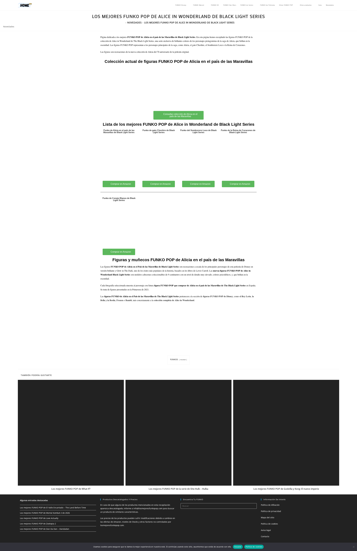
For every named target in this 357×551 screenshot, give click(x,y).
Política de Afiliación (270, 505)
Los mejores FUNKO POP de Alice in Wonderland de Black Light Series (189, 22)
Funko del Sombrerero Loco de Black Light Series (198, 131)
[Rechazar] (353, 546)
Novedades (8, 26)
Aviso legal (266, 530)
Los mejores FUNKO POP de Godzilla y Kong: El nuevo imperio (286, 488)
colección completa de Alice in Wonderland (174, 300)
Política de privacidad (271, 511)
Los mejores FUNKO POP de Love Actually (39, 518)
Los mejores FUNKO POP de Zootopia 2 (38, 523)
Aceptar (237, 547)
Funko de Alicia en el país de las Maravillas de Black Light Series (118, 131)
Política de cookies (269, 523)
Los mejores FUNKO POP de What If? (70, 488)
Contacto (265, 536)
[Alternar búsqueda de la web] (338, 5)
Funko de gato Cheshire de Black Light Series (159, 131)
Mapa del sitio (267, 517)
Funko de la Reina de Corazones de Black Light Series (238, 131)
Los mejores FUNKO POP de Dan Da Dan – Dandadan (44, 529)
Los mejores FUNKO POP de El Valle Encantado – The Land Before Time (53, 507)
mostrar (183, 360)
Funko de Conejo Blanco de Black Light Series (118, 199)
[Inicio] (124, 22)
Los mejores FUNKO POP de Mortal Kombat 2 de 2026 (45, 513)
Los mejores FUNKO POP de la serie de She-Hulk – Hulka (178, 488)
